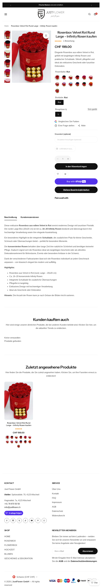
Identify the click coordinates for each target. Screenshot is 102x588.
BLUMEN (8, 554)
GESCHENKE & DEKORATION (18, 558)
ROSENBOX (10, 541)
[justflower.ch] (51, 14)
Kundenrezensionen (30, 217)
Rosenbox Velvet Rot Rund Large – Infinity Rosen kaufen (18, 424)
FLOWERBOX (10, 545)
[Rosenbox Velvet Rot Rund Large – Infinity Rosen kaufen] (18, 401)
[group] (31, 57)
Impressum (57, 502)
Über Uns (56, 489)
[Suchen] (89, 14)
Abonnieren (87, 551)
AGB (54, 507)
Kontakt (55, 494)
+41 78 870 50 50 (12, 504)
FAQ (54, 498)
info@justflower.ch (12, 507)
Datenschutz (57, 511)
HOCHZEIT (9, 550)
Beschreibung (10, 217)
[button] (10, 5)
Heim (6, 26)
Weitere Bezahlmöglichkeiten (76, 190)
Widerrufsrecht (58, 516)
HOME (7, 536)
